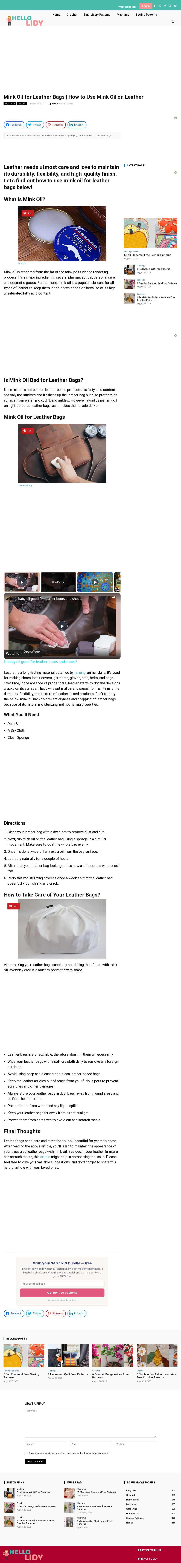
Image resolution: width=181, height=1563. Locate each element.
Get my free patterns (62, 1293)
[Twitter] (170, 6)
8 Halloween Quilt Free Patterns (153, 269)
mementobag (25, 485)
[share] (113, 597)
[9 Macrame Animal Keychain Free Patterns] (69, 1507)
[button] (172, 21)
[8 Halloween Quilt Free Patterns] (129, 270)
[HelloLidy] (24, 21)
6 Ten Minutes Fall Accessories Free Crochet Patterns (156, 1376)
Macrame (81, 1489)
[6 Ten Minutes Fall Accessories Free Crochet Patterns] (129, 298)
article (45, 1157)
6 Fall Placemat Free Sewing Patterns (147, 255)
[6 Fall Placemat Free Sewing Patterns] (150, 233)
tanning (80, 672)
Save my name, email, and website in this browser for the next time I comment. (68, 1453)
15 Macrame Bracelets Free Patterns (96, 1492)
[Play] (95, 582)
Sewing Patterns (131, 251)
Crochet (141, 280)
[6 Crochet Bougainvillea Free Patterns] (129, 284)
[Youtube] (175, 6)
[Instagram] (159, 6)
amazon (22, 263)
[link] (9, 598)
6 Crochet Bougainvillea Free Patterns (157, 283)
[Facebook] (154, 6)
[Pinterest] (165, 6)
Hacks (22, 103)
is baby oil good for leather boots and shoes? (49, 598)
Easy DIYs (10, 103)
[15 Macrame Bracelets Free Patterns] (69, 1493)
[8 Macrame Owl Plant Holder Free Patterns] (69, 1522)
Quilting (140, 266)
